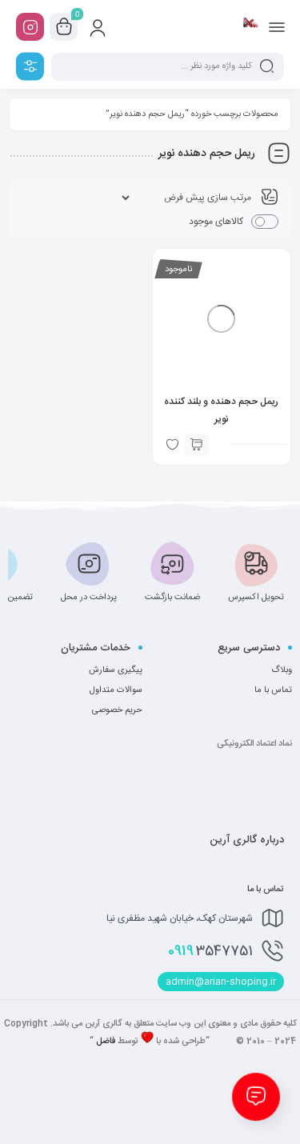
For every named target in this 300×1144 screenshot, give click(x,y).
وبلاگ (281, 670)
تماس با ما (273, 690)
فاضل (105, 1041)
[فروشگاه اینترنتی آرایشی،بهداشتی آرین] (250, 26)
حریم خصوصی (117, 710)
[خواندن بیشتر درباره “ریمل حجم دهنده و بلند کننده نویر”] (197, 445)
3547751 (210, 951)
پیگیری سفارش (115, 670)
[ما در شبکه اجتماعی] (30, 27)
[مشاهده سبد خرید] (64, 27)
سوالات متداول (116, 690)
